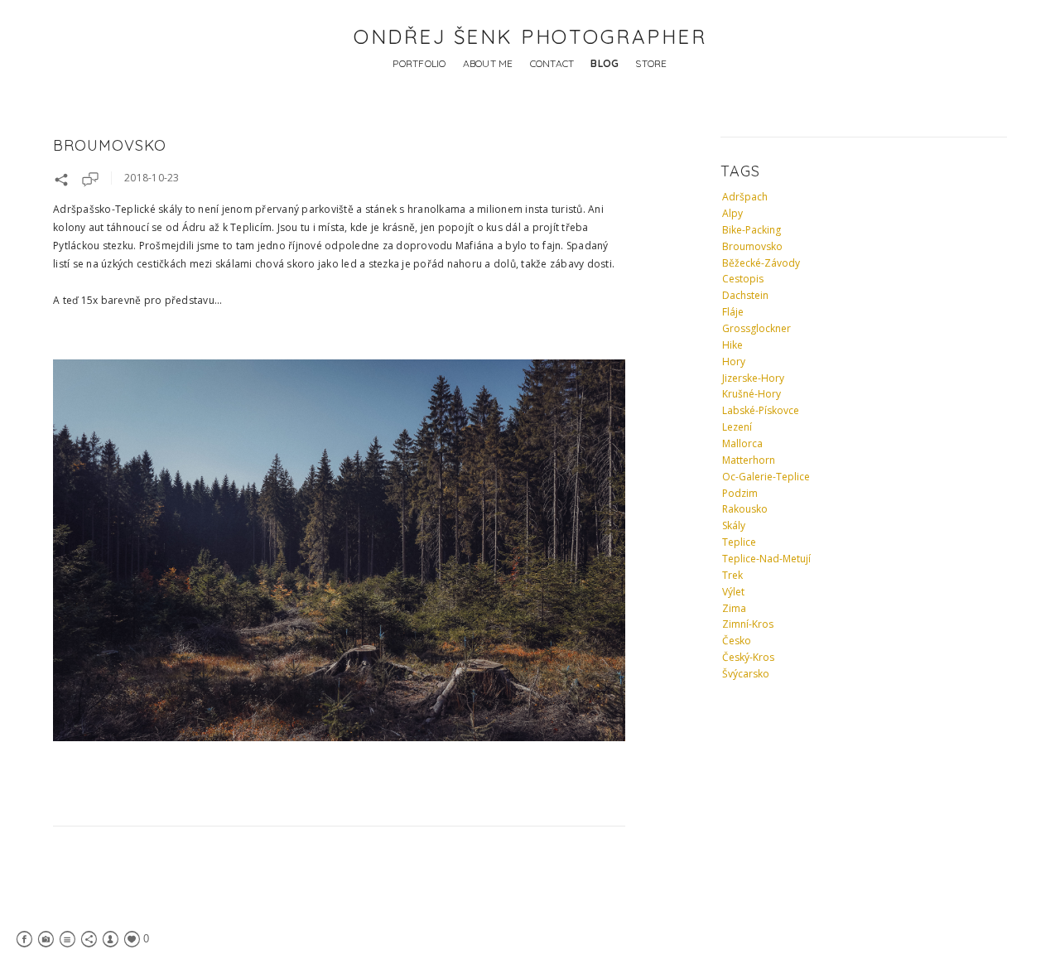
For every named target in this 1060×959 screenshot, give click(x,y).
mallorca (742, 443)
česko (736, 641)
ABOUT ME (488, 63)
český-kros (748, 657)
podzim (740, 493)
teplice (739, 542)
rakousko (745, 509)
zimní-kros (747, 624)
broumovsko (752, 246)
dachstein (745, 295)
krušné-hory (751, 394)
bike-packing (751, 230)
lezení (737, 427)
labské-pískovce (760, 410)
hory (733, 361)
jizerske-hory (753, 378)
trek (732, 575)
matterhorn (748, 460)
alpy (732, 213)
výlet (733, 592)
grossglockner (756, 328)
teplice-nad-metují (766, 559)
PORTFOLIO (419, 63)
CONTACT (552, 63)
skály (733, 525)
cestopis (743, 279)
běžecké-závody (761, 263)
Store (651, 63)
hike (732, 345)
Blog (604, 63)
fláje (733, 312)
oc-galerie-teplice (766, 477)
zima (734, 608)
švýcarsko (745, 674)
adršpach (745, 197)
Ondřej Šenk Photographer (530, 36)
